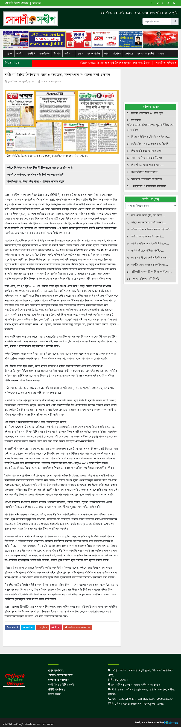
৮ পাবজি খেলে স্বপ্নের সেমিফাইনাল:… (147, 265)
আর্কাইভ (37, 3)
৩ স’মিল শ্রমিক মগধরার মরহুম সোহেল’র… (150, 229)
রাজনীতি (31, 53)
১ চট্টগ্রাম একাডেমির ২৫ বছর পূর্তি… (146, 113)
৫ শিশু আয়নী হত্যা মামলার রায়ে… (146, 151)
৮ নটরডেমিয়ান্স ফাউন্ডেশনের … (144, 172)
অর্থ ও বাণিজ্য (94, 53)
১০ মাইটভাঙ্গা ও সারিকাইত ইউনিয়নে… (148, 186)
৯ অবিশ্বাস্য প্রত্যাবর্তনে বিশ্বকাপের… (146, 179)
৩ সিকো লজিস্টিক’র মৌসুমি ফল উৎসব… (148, 137)
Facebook (13, 627)
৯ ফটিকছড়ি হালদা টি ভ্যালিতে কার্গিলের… (149, 272)
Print (57, 627)
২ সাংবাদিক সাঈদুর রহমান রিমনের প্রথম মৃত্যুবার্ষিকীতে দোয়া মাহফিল (150, 125)
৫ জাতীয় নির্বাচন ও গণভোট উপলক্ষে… (148, 243)
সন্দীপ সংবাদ (150, 199)
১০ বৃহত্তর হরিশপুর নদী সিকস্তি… (144, 279)
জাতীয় (19, 53)
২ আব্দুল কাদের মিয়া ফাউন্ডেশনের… (146, 222)
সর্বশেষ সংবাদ (151, 107)
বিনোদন (117, 53)
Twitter (29, 627)
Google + (42, 627)
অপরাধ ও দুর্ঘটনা (145, 53)
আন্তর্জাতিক (44, 53)
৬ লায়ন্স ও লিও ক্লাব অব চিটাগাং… (146, 158)
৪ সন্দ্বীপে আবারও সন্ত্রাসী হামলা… (145, 236)
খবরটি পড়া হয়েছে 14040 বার (78, 627)
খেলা (106, 53)
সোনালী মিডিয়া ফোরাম (16, 3)
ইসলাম (57, 53)
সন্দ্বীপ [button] (67, 53)
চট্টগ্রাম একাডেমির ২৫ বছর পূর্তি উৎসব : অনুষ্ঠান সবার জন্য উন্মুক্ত (105, 63)
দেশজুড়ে (129, 53)
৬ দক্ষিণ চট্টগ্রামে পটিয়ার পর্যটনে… (145, 250)
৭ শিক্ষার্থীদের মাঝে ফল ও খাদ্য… (145, 165)
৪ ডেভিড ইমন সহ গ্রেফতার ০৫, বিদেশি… (149, 144)
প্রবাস (80, 53)
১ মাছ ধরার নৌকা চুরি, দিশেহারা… (146, 215)
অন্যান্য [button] (161, 53)
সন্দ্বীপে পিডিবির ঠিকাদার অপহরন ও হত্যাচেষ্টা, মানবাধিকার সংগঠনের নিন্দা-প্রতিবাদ (57, 74)
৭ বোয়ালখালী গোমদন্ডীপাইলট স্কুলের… (148, 258)
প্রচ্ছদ (10, 53)
